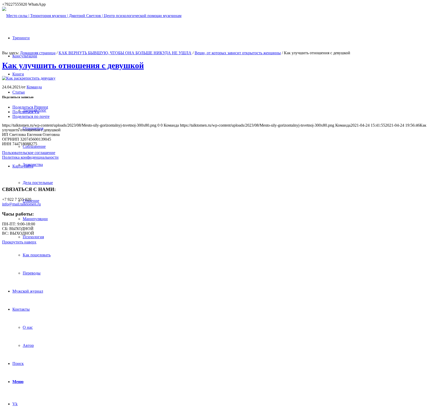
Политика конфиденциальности (30, 157)
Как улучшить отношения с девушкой (73, 65)
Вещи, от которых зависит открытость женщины (238, 53)
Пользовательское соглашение (28, 152)
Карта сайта (22, 166)
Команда (34, 87)
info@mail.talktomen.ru (21, 204)
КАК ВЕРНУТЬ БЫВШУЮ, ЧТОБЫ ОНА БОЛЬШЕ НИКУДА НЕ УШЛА (125, 53)
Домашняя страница (37, 53)
